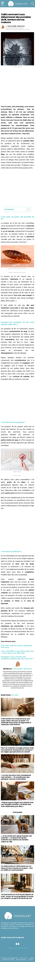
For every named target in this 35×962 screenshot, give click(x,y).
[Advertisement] (17, 86)
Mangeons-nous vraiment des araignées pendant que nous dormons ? (17, 658)
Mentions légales (21, 959)
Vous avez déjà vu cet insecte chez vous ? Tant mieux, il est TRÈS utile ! (17, 652)
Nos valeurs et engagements (9, 958)
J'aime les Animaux (17, 947)
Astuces (14, 695)
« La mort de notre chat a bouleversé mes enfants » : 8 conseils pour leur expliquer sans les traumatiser (16, 777)
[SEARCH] (32, 3)
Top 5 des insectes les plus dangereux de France (16, 646)
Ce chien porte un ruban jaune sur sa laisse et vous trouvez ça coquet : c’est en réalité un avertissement (17, 868)
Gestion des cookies (8, 959)
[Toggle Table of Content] (27, 209)
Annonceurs (23, 958)
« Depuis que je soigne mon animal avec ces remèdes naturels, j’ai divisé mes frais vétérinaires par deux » (17, 804)
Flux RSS (30, 959)
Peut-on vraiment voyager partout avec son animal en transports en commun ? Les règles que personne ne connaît (17, 750)
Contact (31, 958)
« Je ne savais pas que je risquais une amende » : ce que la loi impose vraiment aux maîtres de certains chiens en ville (16, 839)
